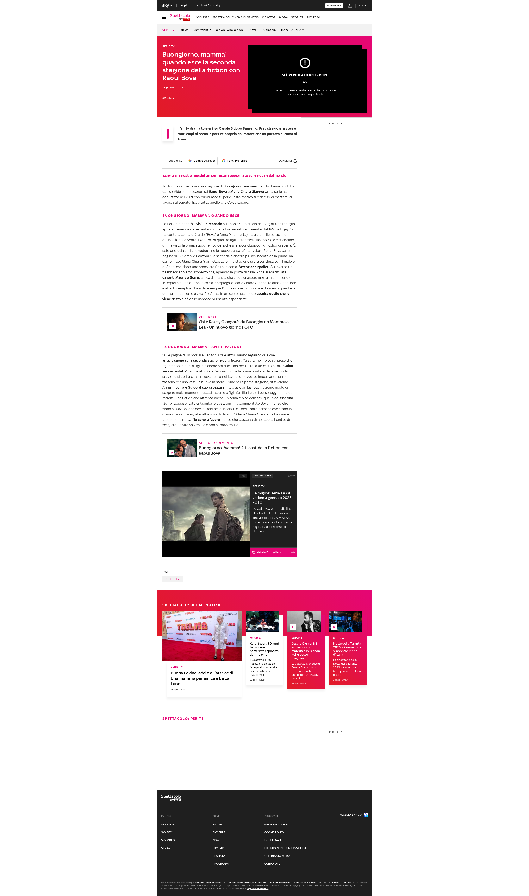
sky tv (217, 824)
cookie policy (274, 832)
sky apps (219, 832)
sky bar (218, 848)
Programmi (221, 863)
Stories (297, 17)
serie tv (173, 578)
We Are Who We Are (230, 29)
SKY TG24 (313, 17)
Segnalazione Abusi (258, 888)
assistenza (334, 882)
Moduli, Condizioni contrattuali (213, 882)
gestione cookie (276, 824)
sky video (168, 840)
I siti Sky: (166, 815)
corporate (272, 863)
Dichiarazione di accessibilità (285, 848)
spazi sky (219, 855)
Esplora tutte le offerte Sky (201, 5)
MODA (283, 17)
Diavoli (254, 29)
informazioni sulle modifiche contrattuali (275, 882)
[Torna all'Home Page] (180, 17)
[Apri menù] (164, 17)
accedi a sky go (351, 814)
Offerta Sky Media (277, 855)
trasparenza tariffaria (315, 882)
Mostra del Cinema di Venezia (236, 17)
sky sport (168, 824)
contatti (347, 882)
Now (216, 840)
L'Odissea (202, 17)
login (362, 5)
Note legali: (271, 815)
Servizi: (217, 815)
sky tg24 (167, 832)
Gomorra (269, 29)
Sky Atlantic (202, 29)
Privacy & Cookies (241, 882)
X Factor (269, 17)
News (185, 29)
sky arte (167, 848)
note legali (272, 840)
